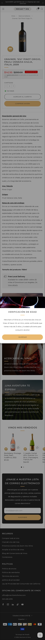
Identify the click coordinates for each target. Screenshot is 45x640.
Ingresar (22, 337)
